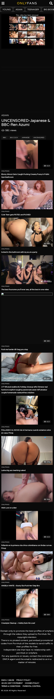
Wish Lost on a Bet (9, 508)
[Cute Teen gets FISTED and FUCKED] (27, 194)
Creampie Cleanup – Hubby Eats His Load (18, 623)
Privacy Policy (23, 680)
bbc (4, 137)
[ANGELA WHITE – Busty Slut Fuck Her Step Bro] (27, 565)
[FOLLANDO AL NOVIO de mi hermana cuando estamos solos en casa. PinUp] (27, 410)
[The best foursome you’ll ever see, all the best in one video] (27, 269)
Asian (5, 115)
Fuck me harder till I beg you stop (14, 349)
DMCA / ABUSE (7, 680)
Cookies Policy (32, 683)
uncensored (38, 137)
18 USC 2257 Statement (12, 683)
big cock (14, 137)
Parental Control (32, 686)
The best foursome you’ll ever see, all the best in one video (25, 290)
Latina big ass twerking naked (13, 470)
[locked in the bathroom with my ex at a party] (27, 232)
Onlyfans (5, 171)
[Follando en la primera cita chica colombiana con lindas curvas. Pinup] (27, 525)
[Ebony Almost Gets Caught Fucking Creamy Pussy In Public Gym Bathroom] (27, 154)
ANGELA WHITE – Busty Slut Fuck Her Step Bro (20, 586)
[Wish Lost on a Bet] (27, 488)
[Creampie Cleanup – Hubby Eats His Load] (27, 603)
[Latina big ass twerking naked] (27, 450)
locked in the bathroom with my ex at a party (19, 252)
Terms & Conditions (10, 686)
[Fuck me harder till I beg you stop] (27, 318)
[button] (5, 8)
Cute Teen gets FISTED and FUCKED (16, 215)
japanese (25, 137)
